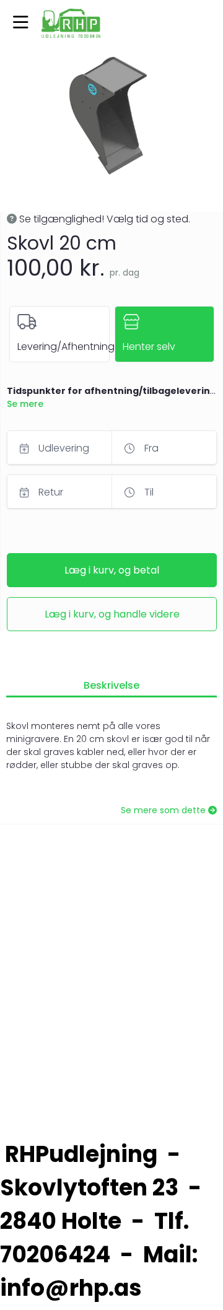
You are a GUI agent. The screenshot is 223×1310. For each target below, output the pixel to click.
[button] (21, 23)
